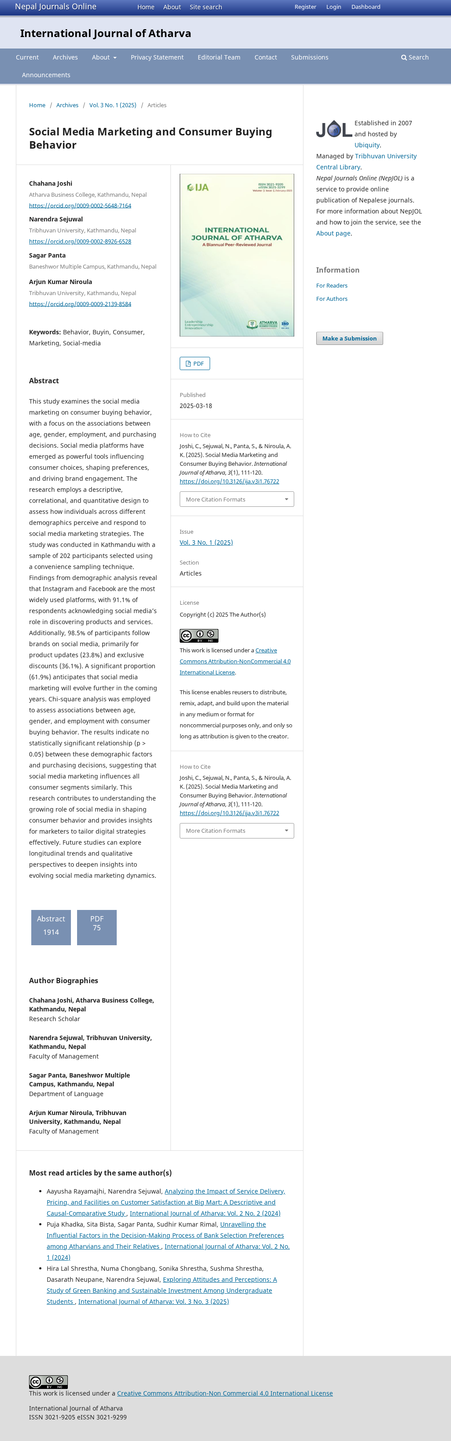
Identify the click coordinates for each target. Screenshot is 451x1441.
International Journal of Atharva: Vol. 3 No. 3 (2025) (153, 1301)
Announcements (46, 75)
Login (333, 7)
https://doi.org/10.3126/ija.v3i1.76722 (229, 481)
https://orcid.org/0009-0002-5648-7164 (80, 205)
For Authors (331, 299)
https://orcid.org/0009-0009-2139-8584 (80, 303)
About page (333, 233)
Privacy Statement (157, 57)
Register (305, 7)
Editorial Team (219, 57)
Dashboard (366, 7)
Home (146, 7)
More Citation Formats (215, 499)
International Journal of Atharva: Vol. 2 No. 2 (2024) (205, 1213)
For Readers (331, 285)
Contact (266, 57)
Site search (206, 7)
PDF (198, 363)
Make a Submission (349, 338)
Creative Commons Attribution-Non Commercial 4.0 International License (225, 1393)
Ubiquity (367, 145)
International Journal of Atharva (106, 33)
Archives (65, 57)
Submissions (310, 57)
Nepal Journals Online (55, 6)
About (172, 7)
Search (418, 57)
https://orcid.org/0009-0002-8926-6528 (80, 241)
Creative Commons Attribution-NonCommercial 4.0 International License (235, 661)
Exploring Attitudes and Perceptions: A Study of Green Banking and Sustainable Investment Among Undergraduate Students (162, 1290)
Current (27, 57)
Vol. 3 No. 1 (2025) (113, 105)
